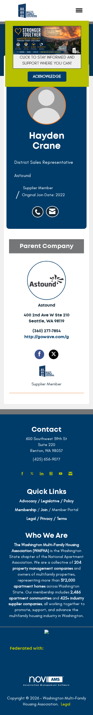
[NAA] (63, 648)
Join (44, 509)
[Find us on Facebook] (22, 474)
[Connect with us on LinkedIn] (41, 474)
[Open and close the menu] (69, 10)
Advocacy (28, 500)
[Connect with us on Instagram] (51, 474)
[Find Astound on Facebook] (39, 354)
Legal (65, 704)
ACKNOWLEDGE (47, 76)
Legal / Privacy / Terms (47, 518)
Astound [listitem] (46, 305)
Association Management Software (46, 685)
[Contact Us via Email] (70, 474)
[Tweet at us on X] (32, 474)
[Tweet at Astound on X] (53, 354)
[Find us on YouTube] (60, 474)
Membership (25, 509)
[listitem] (39, 209)
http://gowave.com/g (46, 337)
